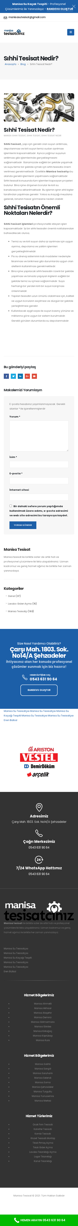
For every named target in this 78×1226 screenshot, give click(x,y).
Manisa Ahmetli (43, 1003)
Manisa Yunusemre (43, 1096)
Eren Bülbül (10, 720)
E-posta (34, 376)
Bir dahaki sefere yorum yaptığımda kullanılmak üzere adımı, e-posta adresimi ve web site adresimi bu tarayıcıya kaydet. (38, 510)
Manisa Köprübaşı (43, 1035)
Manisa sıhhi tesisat (15, 135)
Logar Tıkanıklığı (43, 1156)
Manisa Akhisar (42, 1008)
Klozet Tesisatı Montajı (43, 1138)
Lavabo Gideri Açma (20, 603)
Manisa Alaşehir (43, 1012)
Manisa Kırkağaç (43, 1031)
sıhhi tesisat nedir (51, 135)
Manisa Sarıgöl (43, 1068)
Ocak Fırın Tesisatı (43, 1124)
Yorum (14, 416)
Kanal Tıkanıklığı (43, 1161)
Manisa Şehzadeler (42, 1087)
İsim (13, 457)
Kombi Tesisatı (43, 1133)
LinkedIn (20, 376)
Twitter (13, 376)
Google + (27, 376)
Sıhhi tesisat (33, 135)
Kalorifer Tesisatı (43, 1129)
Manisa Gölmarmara (43, 1022)
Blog (23, 64)
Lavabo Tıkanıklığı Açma (42, 1152)
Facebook (6, 376)
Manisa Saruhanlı (43, 1073)
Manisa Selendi (42, 1077)
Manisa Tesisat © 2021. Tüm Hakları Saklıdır (39, 1195)
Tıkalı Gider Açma (43, 1147)
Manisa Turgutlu (43, 1091)
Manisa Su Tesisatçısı (17, 711)
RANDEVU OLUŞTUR (60, 9)
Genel (11, 596)
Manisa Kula (43, 1040)
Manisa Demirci (42, 1017)
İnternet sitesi (19, 490)
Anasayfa (10, 64)
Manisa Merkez (43, 1100)
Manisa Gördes (42, 1026)
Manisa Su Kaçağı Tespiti (18, 957)
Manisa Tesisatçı (17, 611)
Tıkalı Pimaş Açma (43, 1142)
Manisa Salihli (43, 1064)
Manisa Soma (43, 1082)
